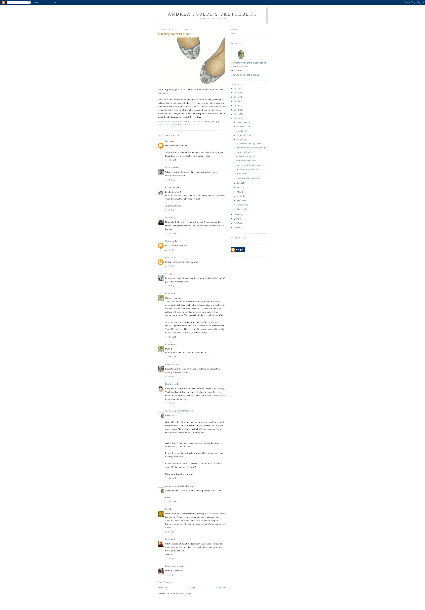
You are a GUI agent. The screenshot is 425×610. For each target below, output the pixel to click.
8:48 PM (169, 376)
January (240, 208)
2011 (236, 114)
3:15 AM (170, 403)
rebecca (168, 257)
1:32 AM (170, 285)
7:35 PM (169, 574)
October (241, 130)
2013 (236, 105)
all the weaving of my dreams (249, 143)
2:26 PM (169, 558)
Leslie (168, 539)
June (239, 187)
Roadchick (170, 364)
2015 (236, 96)
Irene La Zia (170, 187)
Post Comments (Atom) (180, 593)
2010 (236, 118)
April (239, 196)
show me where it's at (245, 156)
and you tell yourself (245, 151)
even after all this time (246, 160)
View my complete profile (245, 75)
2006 (236, 227)
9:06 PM (169, 531)
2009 (236, 214)
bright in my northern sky (247, 169)
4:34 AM (170, 179)
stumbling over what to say (248, 177)
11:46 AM (170, 356)
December (241, 122)
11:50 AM (170, 233)
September (242, 135)
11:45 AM (170, 501)
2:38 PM (169, 249)
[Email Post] (217, 122)
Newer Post (163, 587)
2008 (236, 218)
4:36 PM (169, 266)
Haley (167, 217)
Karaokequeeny (172, 565)
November (242, 126)
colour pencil (175, 125)
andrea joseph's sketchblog (212, 14)
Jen (166, 140)
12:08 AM (170, 160)
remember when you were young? (251, 147)
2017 (236, 88)
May (239, 191)
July (239, 183)
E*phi (168, 293)
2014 (236, 101)
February (241, 204)
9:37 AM (170, 209)
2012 (236, 109)
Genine (168, 240)
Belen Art (169, 167)
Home (192, 587)
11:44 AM (170, 336)
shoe (186, 125)
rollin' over (241, 173)
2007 (236, 223)
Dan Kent (169, 383)
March (240, 200)
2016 (236, 92)
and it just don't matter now (248, 164)
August (240, 139)
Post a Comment (165, 582)
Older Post (221, 587)
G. (166, 273)
